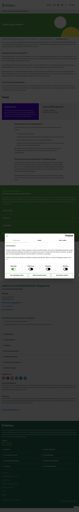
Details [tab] (39, 240)
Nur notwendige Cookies (17, 275)
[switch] (31, 269)
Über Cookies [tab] (62, 240)
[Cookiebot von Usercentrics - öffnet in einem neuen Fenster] (66, 236)
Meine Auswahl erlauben (39, 275)
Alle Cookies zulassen (62, 275)
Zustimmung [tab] (16, 240)
